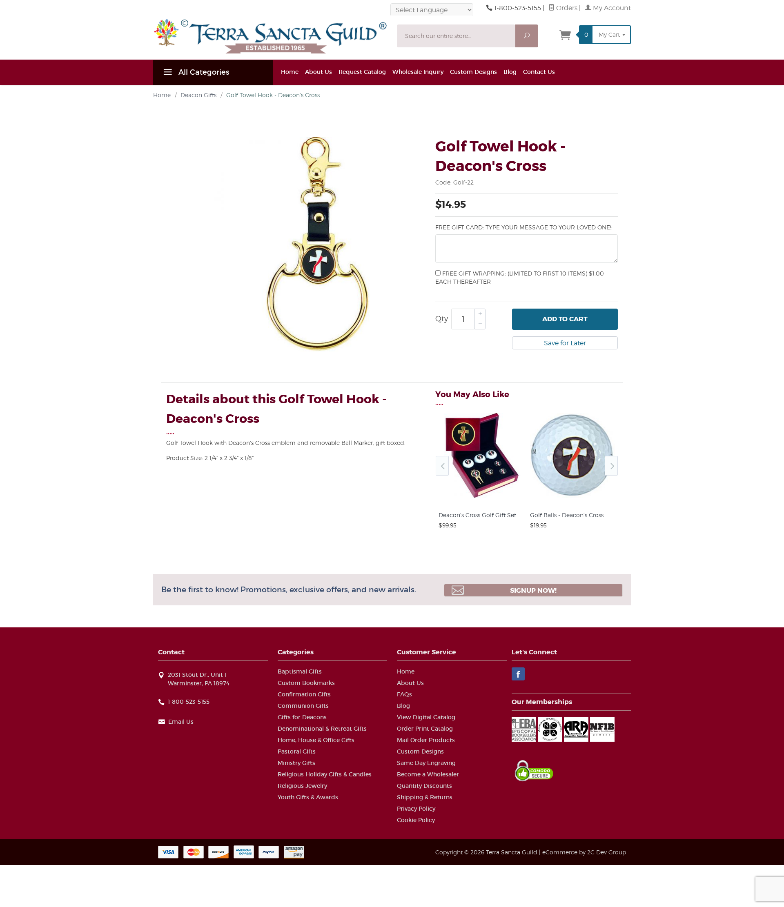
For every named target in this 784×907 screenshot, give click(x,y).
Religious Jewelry (302, 785)
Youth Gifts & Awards (308, 797)
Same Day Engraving (426, 763)
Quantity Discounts (424, 785)
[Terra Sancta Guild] (270, 35)
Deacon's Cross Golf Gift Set (477, 514)
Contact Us (539, 72)
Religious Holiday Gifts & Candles (325, 774)
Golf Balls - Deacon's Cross (567, 514)
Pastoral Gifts (297, 751)
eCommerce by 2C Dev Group (584, 852)
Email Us (181, 721)
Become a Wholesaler (428, 774)
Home (289, 72)
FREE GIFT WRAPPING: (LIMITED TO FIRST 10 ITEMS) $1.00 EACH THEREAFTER (519, 277)
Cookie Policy (416, 820)
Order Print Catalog (425, 728)
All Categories (202, 72)
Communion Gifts (303, 705)
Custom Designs (473, 72)
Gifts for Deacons (302, 717)
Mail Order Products (426, 740)
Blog (510, 72)
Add (565, 319)
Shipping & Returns (424, 797)
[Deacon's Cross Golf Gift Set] (481, 498)
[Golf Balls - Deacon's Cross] (572, 498)
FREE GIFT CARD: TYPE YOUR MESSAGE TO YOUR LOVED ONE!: (523, 227)
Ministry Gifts (296, 763)
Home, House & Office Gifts (316, 740)
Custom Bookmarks (306, 683)
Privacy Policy (416, 808)
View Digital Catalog (426, 717)
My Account (611, 8)
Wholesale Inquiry (417, 72)
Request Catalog (362, 72)
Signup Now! (533, 590)
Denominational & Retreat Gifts (322, 728)
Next (611, 466)
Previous (442, 466)
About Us (318, 72)
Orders (566, 8)
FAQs (404, 694)
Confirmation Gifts (304, 694)
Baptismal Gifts (300, 671)
